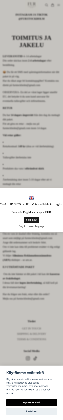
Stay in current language (31, 226)
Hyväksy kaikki (31, 402)
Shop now (31, 219)
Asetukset (31, 411)
